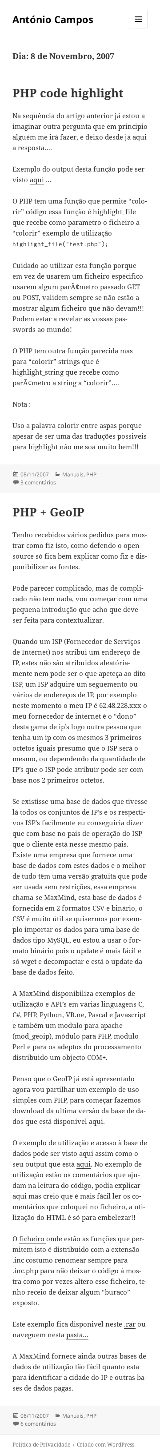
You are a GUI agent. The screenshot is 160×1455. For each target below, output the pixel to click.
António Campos (52, 19)
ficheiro (32, 1238)
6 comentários (38, 1423)
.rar (130, 1323)
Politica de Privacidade (41, 1444)
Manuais (73, 474)
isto (61, 545)
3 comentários (38, 482)
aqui (37, 179)
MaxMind (59, 897)
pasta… (77, 1334)
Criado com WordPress (105, 1444)
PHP (91, 474)
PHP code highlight (68, 93)
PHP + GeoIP (48, 512)
